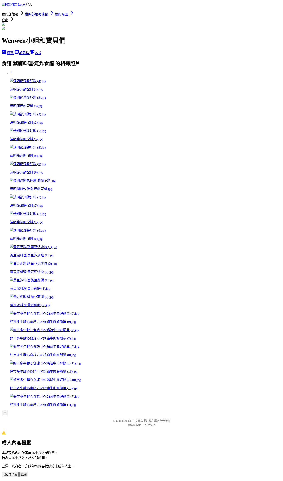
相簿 (10, 53)
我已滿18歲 (10, 474)
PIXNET (126, 420)
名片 (38, 53)
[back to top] (5, 412)
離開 (24, 474)
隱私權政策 (134, 424)
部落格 (24, 53)
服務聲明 (150, 424)
